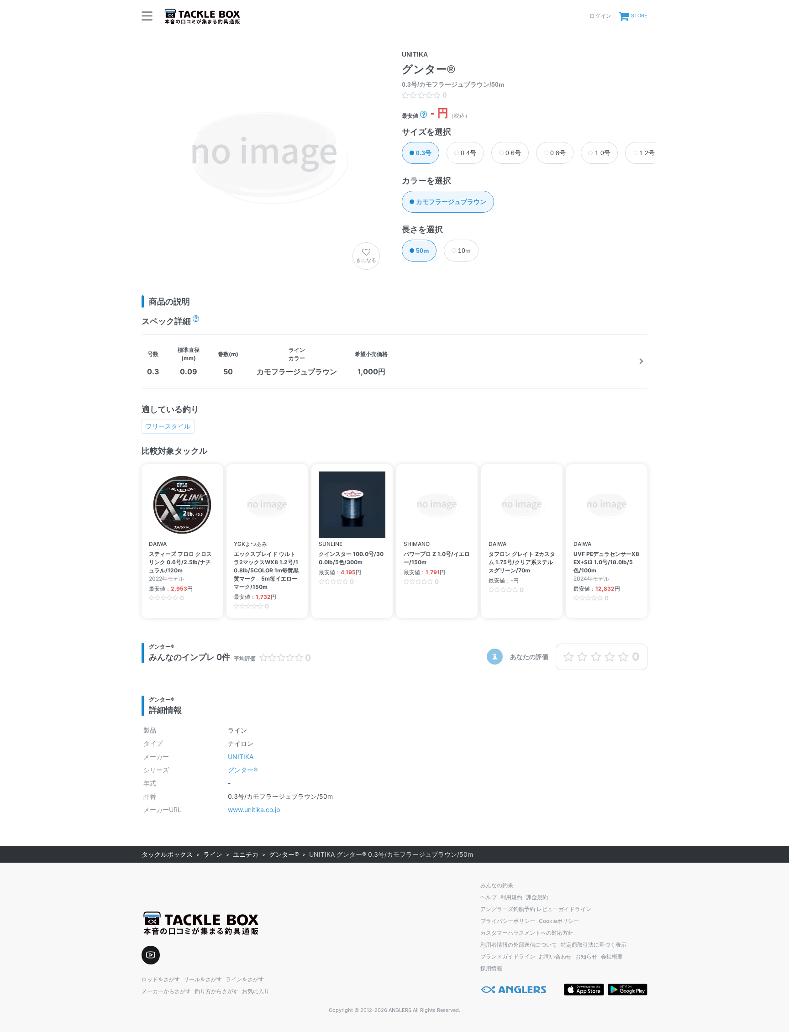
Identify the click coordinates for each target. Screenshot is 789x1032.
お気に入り (255, 991)
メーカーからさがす (166, 991)
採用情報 (491, 968)
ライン (212, 854)
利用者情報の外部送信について (518, 944)
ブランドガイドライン (507, 956)
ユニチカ (245, 854)
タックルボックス (167, 854)
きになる (366, 260)
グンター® (243, 770)
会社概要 (612, 956)
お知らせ (586, 956)
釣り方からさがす (216, 991)
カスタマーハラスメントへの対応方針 (526, 932)
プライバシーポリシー (507, 920)
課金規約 (537, 897)
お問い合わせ (555, 956)
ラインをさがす (245, 979)
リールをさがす (203, 979)
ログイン (600, 15)
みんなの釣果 (496, 885)
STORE (639, 15)
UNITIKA (240, 756)
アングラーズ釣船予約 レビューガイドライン (535, 909)
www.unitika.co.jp (254, 809)
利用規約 (511, 897)
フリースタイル (168, 426)
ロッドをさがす (161, 979)
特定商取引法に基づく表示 (593, 944)
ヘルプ (488, 897)
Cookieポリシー (559, 920)
